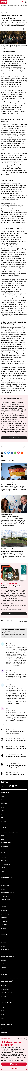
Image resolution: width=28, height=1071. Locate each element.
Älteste (25, 621)
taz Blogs (3, 985)
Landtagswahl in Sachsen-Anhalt (9, 832)
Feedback (3, 1029)
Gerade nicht (20, 1038)
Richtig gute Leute (6, 842)
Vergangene (4, 971)
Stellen (3, 867)
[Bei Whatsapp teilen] (15, 453)
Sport (2, 810)
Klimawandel (4, 846)
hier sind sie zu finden (7, 636)
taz (4, 782)
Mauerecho (4, 921)
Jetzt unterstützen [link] (14, 438)
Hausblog (3, 860)
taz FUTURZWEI (5, 989)
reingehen (3, 928)
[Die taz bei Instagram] (16, 786)
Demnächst (4, 960)
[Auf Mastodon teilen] (5, 453)
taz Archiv (3, 996)
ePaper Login (4, 1036)
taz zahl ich (4, 889)
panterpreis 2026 (5, 899)
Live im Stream (5, 967)
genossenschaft (5, 885)
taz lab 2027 (4, 974)
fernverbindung (5, 914)
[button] (26, 2)
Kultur (2, 807)
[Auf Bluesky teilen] (8, 453)
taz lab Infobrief (5, 949)
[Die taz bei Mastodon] (10, 786)
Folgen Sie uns (4, 786)
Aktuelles (3, 857)
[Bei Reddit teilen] (22, 453)
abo (2, 882)
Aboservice (4, 1032)
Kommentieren (10, 447)
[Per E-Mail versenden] (2, 453)
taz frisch (3, 942)
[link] (9, 6)
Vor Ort (3, 964)
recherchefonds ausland (7, 892)
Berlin (2, 814)
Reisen (2, 1007)
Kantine (3, 1011)
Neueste (21, 621)
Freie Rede (4, 924)
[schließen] (25, 1038)
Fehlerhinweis (19, 447)
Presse (3, 871)
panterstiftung (5, 896)
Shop (2, 1014)
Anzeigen (3, 1018)
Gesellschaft (4, 803)
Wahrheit (3, 821)
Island (2, 839)
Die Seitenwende (5, 864)
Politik (2, 796)
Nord (2, 817)
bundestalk (4, 910)
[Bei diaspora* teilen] (18, 453)
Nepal (2, 835)
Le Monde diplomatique (7, 993)
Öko (2, 800)
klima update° (4, 917)
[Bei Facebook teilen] (12, 453)
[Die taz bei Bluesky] (13, 786)
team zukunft (4, 939)
